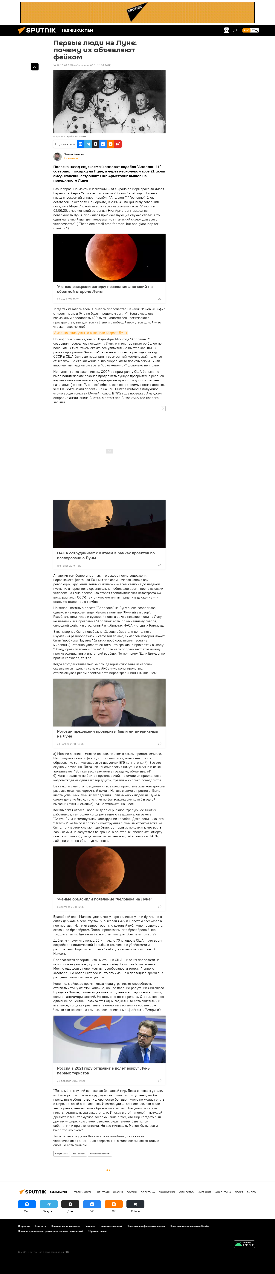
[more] (160, 299)
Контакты (40, 1226)
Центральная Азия (110, 1192)
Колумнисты (61, 1153)
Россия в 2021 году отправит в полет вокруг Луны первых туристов (104, 1070)
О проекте (24, 1226)
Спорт (239, 1192)
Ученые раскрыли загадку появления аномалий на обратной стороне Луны (105, 289)
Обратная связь (97, 1231)
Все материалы (71, 158)
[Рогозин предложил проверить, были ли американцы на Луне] (109, 703)
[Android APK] (244, 1244)
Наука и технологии (100, 1153)
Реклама (90, 1226)
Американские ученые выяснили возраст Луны (90, 333)
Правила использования (65, 1226)
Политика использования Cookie (190, 1226)
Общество (186, 1192)
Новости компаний (111, 1226)
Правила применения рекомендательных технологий (50, 1231)
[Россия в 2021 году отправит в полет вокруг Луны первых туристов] (109, 1039)
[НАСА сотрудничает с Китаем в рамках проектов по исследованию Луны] (109, 524)
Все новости (79, 1153)
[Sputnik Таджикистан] (38, 35)
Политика (147, 1192)
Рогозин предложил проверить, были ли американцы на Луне (107, 733)
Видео (251, 1192)
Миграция (205, 1192)
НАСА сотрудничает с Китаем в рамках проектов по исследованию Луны (106, 555)
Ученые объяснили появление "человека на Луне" (104, 899)
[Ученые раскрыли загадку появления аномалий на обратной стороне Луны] (109, 258)
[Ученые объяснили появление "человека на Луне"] (109, 870)
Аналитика (223, 1192)
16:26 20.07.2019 (63, 65)
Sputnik (59, 136)
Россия (132, 1192)
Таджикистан (83, 1192)
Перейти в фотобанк (75, 136)
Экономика (167, 1192)
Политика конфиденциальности (146, 1226)
